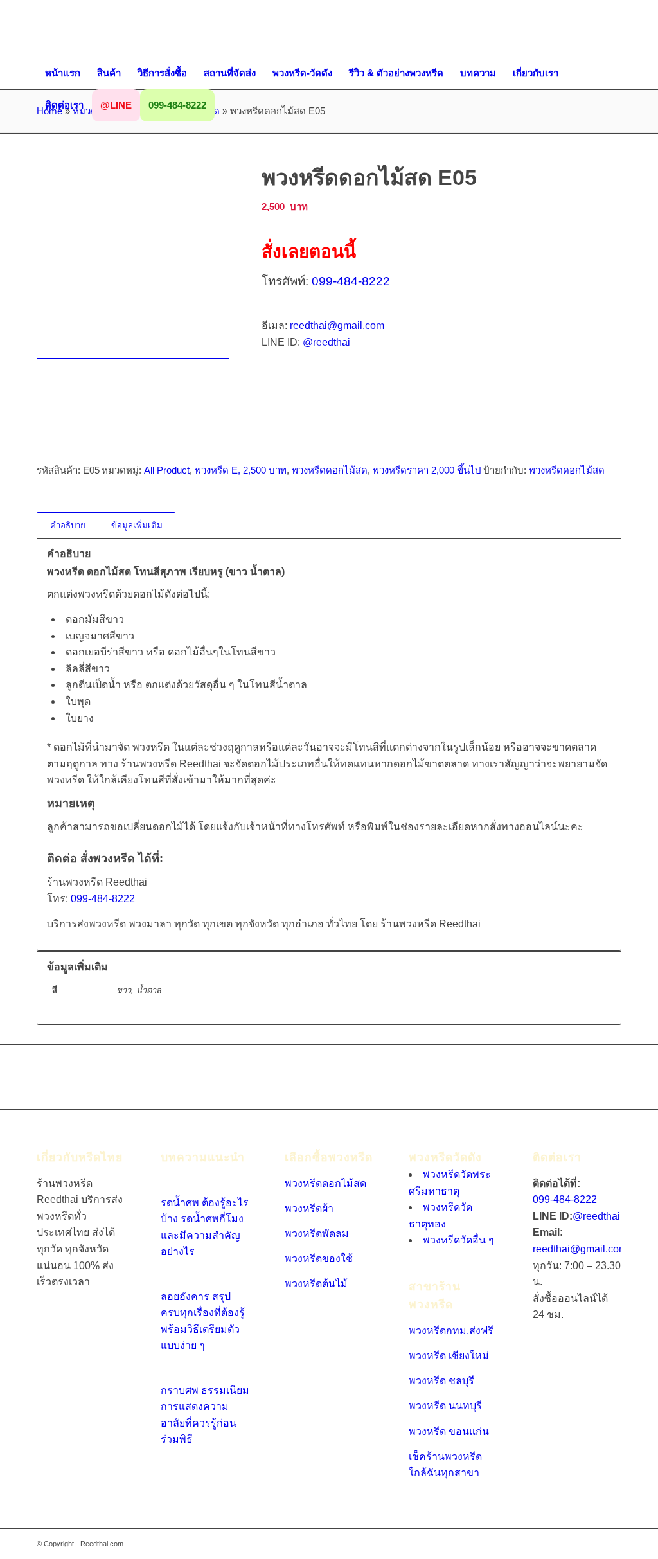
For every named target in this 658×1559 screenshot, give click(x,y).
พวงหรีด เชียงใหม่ (449, 1355)
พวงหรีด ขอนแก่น (449, 1431)
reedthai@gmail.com (337, 325)
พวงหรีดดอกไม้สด (330, 470)
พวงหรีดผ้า (309, 1208)
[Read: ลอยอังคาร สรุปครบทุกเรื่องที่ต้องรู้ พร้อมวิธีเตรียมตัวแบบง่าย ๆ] (172, 1279)
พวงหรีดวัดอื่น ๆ (458, 1239)
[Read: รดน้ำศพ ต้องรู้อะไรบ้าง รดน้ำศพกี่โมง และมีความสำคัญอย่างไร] (172, 1185)
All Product (167, 470)
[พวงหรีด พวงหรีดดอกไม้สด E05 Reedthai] (133, 262)
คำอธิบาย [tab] (67, 525)
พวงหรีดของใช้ (319, 1258)
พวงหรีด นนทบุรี (445, 1405)
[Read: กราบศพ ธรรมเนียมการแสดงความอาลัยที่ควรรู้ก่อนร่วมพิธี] (172, 1373)
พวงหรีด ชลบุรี (441, 1380)
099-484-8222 (351, 281)
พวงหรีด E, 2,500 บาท (241, 470)
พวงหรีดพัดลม (317, 1233)
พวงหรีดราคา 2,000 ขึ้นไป (427, 470)
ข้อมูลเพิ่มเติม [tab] (137, 525)
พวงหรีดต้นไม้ (316, 1283)
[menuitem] (63, 73)
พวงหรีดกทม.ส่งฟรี (451, 1330)
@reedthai (326, 342)
